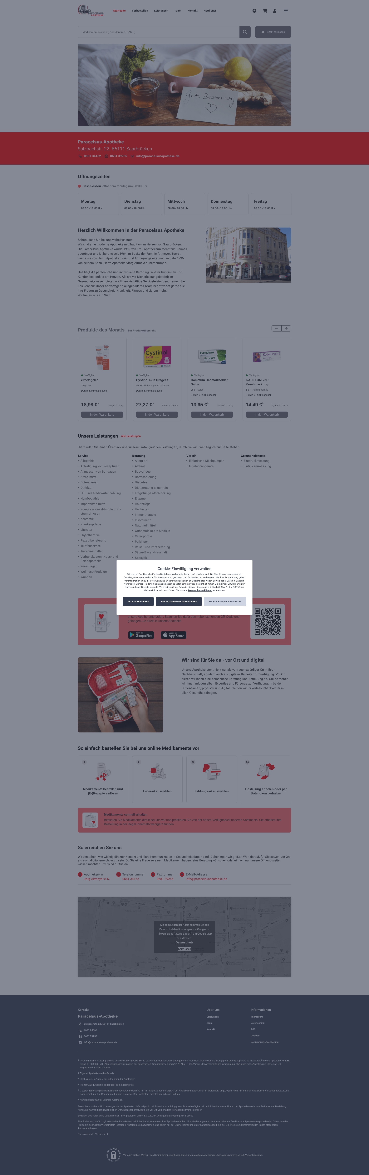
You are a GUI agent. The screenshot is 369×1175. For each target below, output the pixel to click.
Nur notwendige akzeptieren (179, 601)
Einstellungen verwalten (225, 601)
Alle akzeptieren (138, 601)
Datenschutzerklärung (200, 590)
